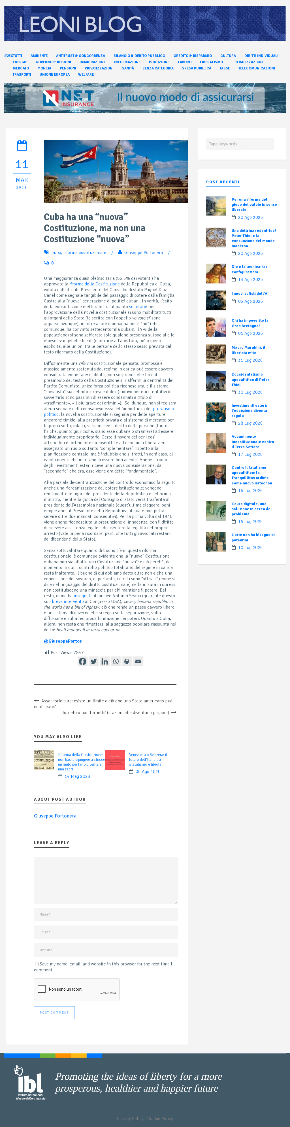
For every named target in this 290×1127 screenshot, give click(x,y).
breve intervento (68, 601)
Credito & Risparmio (193, 56)
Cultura (228, 56)
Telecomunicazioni (256, 68)
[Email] (138, 661)
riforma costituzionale (84, 252)
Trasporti (22, 74)
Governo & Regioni (53, 62)
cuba (56, 252)
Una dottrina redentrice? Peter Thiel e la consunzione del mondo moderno (254, 238)
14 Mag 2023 (77, 776)
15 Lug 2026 (250, 521)
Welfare (86, 74)
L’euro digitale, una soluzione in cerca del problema (252, 508)
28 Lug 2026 (250, 423)
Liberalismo (211, 62)
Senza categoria (158, 68)
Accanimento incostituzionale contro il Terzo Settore (253, 441)
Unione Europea (55, 74)
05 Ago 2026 (250, 333)
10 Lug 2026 (250, 547)
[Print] (127, 661)
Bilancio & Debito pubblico (139, 56)
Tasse (225, 68)
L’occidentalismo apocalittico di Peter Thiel (250, 379)
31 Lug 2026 (250, 360)
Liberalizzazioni (247, 62)
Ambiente (39, 56)
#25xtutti (13, 56)
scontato (137, 307)
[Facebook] (83, 661)
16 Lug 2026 (250, 490)
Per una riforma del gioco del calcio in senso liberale (254, 204)
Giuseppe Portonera (143, 252)
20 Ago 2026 (250, 217)
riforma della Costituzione (94, 284)
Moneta (44, 68)
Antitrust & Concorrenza (80, 56)
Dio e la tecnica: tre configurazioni (250, 269)
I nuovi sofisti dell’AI (250, 293)
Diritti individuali (261, 56)
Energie (20, 62)
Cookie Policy (160, 1118)
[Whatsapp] (116, 661)
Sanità (128, 68)
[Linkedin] (105, 661)
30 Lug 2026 (250, 392)
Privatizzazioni (99, 68)
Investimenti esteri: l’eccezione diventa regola (249, 410)
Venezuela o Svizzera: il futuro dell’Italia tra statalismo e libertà (148, 759)
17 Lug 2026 (250, 454)
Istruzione (159, 62)
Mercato (21, 68)
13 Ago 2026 (250, 279)
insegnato (83, 596)
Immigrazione (93, 62)
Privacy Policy (130, 1118)
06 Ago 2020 (148, 771)
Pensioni (68, 68)
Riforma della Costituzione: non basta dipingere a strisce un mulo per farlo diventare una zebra (81, 762)
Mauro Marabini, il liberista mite (248, 350)
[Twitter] (94, 661)
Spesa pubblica (196, 68)
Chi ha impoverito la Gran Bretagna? (250, 323)
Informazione (127, 62)
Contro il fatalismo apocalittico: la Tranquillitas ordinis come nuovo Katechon (252, 475)
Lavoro (184, 62)
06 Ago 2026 (250, 301)
